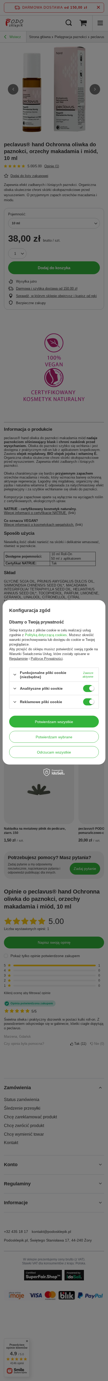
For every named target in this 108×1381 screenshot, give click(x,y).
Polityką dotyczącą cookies (46, 635)
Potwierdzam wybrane (54, 737)
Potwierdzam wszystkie (54, 721)
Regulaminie (18, 659)
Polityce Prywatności (47, 659)
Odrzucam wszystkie (54, 752)
